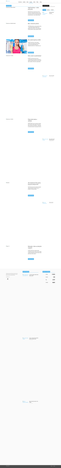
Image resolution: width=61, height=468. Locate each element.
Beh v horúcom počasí (33, 23)
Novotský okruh (51, 202)
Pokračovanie (31, 20)
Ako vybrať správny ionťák (34, 40)
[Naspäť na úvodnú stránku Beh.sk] (10, 0)
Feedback (59, 214)
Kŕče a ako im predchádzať (34, 56)
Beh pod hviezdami (51, 75)
